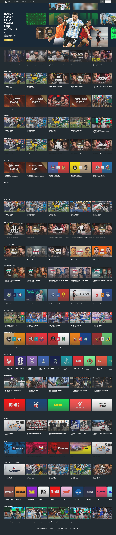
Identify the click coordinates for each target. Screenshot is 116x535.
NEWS (77, 528)
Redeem (53, 530)
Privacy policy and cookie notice (56, 528)
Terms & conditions (44, 528)
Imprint (65, 528)
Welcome (32, 1)
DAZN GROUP (72, 528)
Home (9, 1)
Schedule (24, 1)
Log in (102, 1)
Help (38, 528)
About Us (58, 530)
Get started (108, 1)
